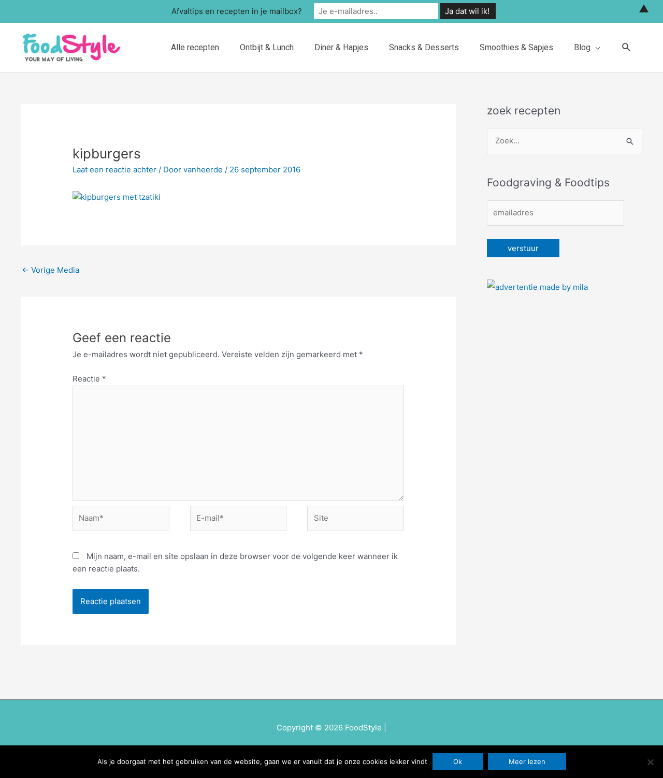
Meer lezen (527, 761)
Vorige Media (50, 270)
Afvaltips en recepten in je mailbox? (236, 11)
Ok (457, 761)
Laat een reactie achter (114, 169)
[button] (626, 47)
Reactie (89, 379)
